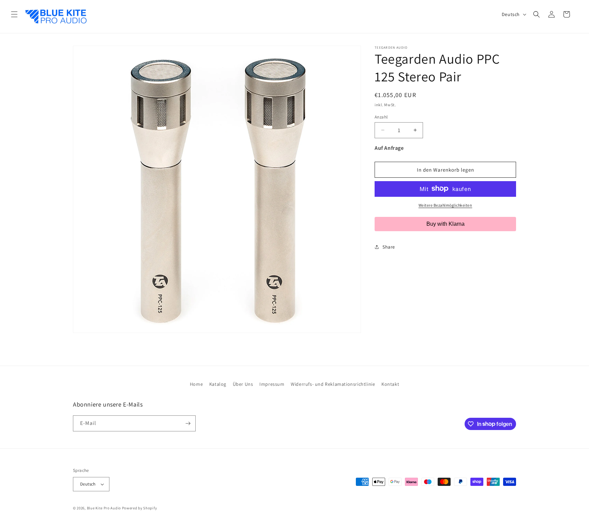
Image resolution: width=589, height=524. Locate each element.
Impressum (271, 384)
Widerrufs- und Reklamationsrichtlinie (333, 384)
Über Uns (243, 384)
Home (196, 384)
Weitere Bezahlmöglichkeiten (445, 204)
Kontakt (390, 384)
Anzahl (381, 117)
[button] (14, 14)
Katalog (217, 384)
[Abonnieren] (187, 423)
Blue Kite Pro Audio (104, 508)
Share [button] (388, 247)
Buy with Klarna (445, 223)
